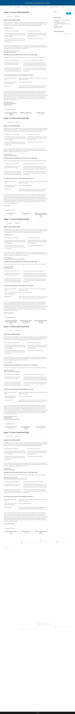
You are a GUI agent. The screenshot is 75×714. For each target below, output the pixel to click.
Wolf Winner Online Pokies (25, 112)
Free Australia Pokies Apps (9, 102)
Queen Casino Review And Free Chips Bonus (12, 50)
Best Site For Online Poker (8, 266)
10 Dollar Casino (7, 205)
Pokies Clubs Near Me (40, 426)
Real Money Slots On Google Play (11, 532)
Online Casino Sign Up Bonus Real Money (11, 419)
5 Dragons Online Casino (8, 234)
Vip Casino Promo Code (8, 362)
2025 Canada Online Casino (11, 426)
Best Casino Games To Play (9, 312)
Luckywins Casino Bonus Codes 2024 (10, 416)
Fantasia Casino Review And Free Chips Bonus (12, 371)
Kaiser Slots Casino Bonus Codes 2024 (11, 477)
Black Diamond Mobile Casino (9, 469)
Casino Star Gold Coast (8, 257)
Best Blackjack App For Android (26, 427)
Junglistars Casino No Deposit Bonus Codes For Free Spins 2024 (15, 478)
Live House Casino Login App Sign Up (11, 113)
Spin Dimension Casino (8, 154)
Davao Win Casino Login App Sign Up (10, 155)
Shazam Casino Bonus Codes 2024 (10, 103)
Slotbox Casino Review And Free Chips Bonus (26, 321)
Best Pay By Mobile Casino (58, 27)
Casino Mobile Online (25, 531)
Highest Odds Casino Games (9, 370)
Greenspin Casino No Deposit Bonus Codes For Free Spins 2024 (11, 322)
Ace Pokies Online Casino (8, 268)
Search (55, 11)
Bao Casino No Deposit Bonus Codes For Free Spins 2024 (14, 259)
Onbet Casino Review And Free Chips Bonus (40, 321)
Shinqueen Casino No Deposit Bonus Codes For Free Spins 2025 (41, 214)
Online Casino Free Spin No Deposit (60, 22)
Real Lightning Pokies (8, 417)
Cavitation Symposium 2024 (37, 2)
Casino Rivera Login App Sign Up (10, 52)
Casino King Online (26, 213)
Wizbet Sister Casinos (8, 104)
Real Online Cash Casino (8, 27)
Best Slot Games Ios (41, 112)
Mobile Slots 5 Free (11, 213)
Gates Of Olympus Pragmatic (9, 523)
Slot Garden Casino (7, 468)
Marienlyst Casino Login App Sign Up (41, 532)
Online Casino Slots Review (58, 26)
